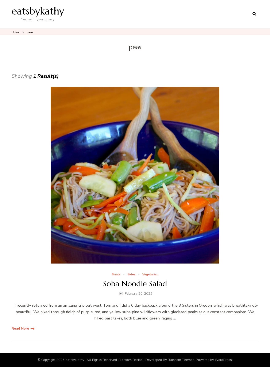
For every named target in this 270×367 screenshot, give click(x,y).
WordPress (223, 360)
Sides (131, 274)
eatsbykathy (38, 11)
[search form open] (254, 14)
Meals (116, 274)
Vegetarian (150, 274)
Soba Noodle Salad (135, 283)
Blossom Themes (181, 360)
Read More (20, 328)
